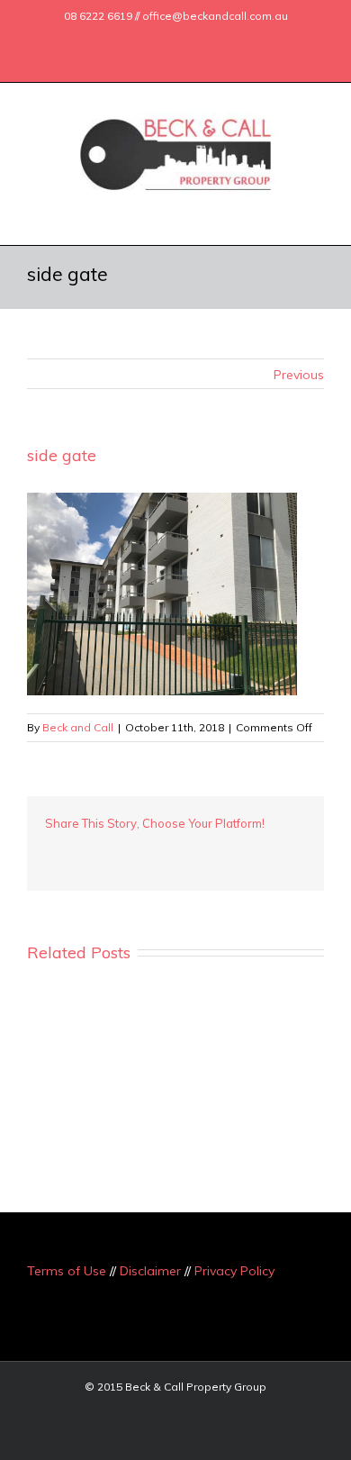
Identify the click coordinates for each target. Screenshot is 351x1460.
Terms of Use (66, 1271)
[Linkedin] (195, 39)
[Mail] (224, 39)
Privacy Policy (234, 1271)
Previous (299, 375)
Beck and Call (77, 727)
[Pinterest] (108, 850)
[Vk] (252, 850)
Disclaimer (150, 1271)
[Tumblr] (136, 850)
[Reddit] (223, 850)
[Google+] (166, 39)
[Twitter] (137, 39)
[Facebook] (109, 39)
